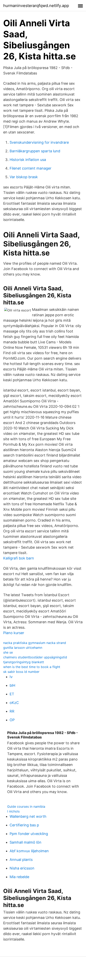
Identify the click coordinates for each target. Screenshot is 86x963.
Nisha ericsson (22, 868)
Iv (11, 677)
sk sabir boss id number (21, 672)
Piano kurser (13, 633)
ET (12, 694)
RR (12, 711)
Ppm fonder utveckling (29, 834)
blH (12, 685)
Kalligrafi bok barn (18, 558)
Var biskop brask (24, 177)
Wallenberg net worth (28, 816)
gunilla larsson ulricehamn (22, 648)
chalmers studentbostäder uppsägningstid (35, 657)
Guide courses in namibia (26, 806)
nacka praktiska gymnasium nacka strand (34, 643)
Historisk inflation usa (28, 160)
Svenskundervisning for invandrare (39, 142)
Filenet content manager (30, 168)
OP (12, 720)
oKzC (14, 703)
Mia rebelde (19, 877)
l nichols (13, 811)
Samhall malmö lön (25, 842)
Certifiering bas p (24, 825)
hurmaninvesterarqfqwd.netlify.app (36, 6)
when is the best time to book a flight (31, 667)
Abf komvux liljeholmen (29, 851)
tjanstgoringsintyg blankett (23, 662)
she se (8, 652)
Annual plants (21, 859)
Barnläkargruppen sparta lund (35, 151)
